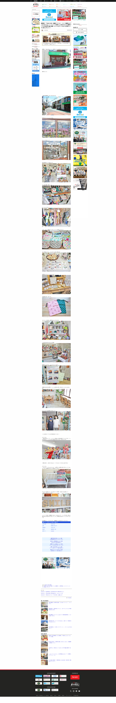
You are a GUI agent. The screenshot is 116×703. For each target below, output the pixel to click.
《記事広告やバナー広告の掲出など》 (56, 550)
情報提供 (51, 695)
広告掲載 (59, 695)
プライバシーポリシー (69, 695)
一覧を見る (69, 597)
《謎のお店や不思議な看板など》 (56, 542)
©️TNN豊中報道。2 (76, 695)
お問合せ (55, 695)
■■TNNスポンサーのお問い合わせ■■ (56, 549)
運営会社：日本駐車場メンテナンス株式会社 (42, 695)
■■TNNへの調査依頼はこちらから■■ (56, 541)
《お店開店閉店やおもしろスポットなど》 (56, 539)
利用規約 (63, 695)
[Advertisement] (49, 575)
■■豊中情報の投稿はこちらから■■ (56, 538)
